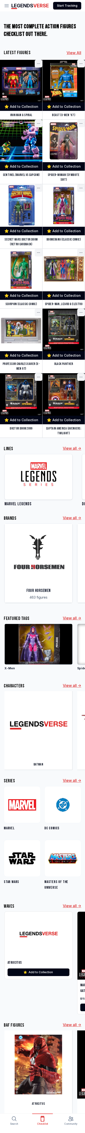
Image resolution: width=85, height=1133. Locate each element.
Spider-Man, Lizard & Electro (63, 304)
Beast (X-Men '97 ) (63, 115)
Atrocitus (15, 962)
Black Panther (63, 364)
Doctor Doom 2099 (21, 428)
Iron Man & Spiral (21, 115)
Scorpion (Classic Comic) (21, 304)
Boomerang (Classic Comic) (64, 239)
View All (74, 52)
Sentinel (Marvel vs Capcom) (21, 175)
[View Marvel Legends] (38, 480)
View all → (72, 448)
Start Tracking (67, 5)
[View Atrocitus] (38, 934)
